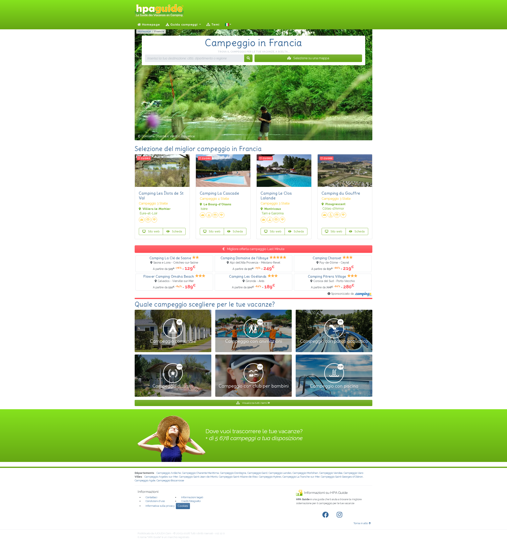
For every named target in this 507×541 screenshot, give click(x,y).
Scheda (176, 231)
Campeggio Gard (257, 472)
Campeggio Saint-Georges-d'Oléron (342, 476)
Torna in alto (361, 523)
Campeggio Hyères (270, 476)
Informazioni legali (192, 497)
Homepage (150, 24)
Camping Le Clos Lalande (276, 195)
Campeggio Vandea (330, 472)
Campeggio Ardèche (168, 472)
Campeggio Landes (280, 472)
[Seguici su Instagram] (340, 515)
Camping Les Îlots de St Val (161, 195)
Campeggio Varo (353, 472)
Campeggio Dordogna (233, 472)
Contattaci (151, 497)
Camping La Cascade (219, 193)
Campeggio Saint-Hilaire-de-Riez (238, 476)
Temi (214, 24)
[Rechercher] (248, 58)
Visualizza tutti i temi (254, 402)
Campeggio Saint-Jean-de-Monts (198, 476)
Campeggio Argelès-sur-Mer (161, 476)
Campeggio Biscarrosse (170, 480)
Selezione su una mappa (311, 58)
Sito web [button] (153, 231)
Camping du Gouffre (341, 193)
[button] (228, 24)
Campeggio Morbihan (305, 472)
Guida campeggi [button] (183, 24)
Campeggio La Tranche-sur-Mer (301, 476)
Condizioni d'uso (155, 501)
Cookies (183, 506)
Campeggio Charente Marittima (200, 472)
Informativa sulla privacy (160, 505)
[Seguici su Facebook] (326, 514)
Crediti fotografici (191, 501)
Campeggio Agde (145, 480)
